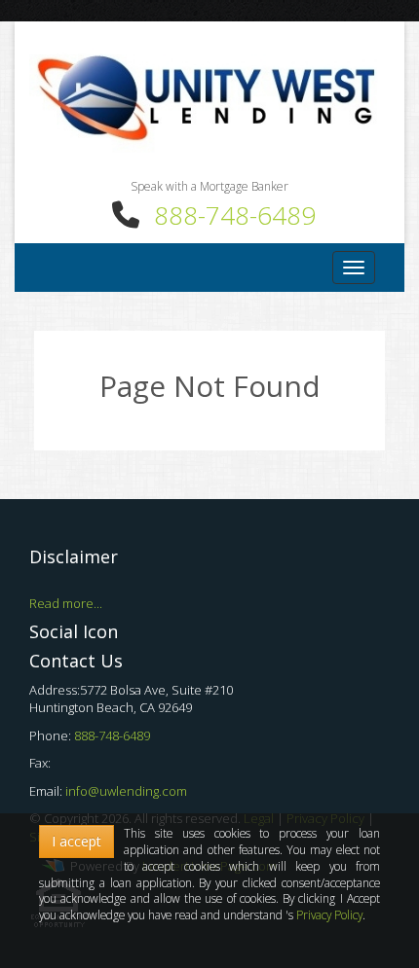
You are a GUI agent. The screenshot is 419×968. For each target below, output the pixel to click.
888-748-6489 (235, 215)
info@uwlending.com (126, 791)
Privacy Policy (329, 914)
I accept (76, 841)
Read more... (65, 603)
